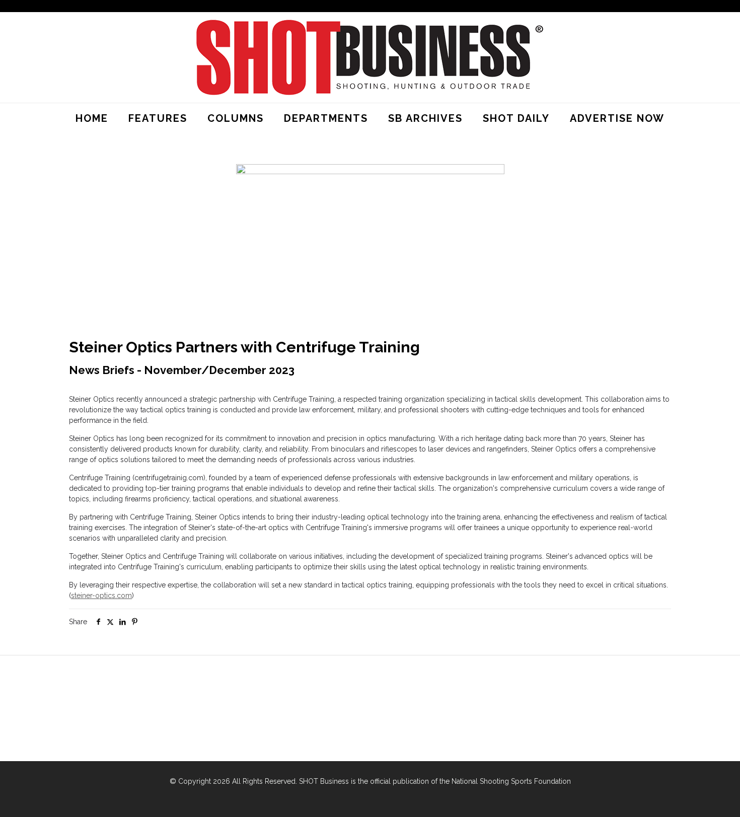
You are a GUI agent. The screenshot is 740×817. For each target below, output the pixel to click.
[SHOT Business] (370, 57)
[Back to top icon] (691, 796)
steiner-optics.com (101, 595)
